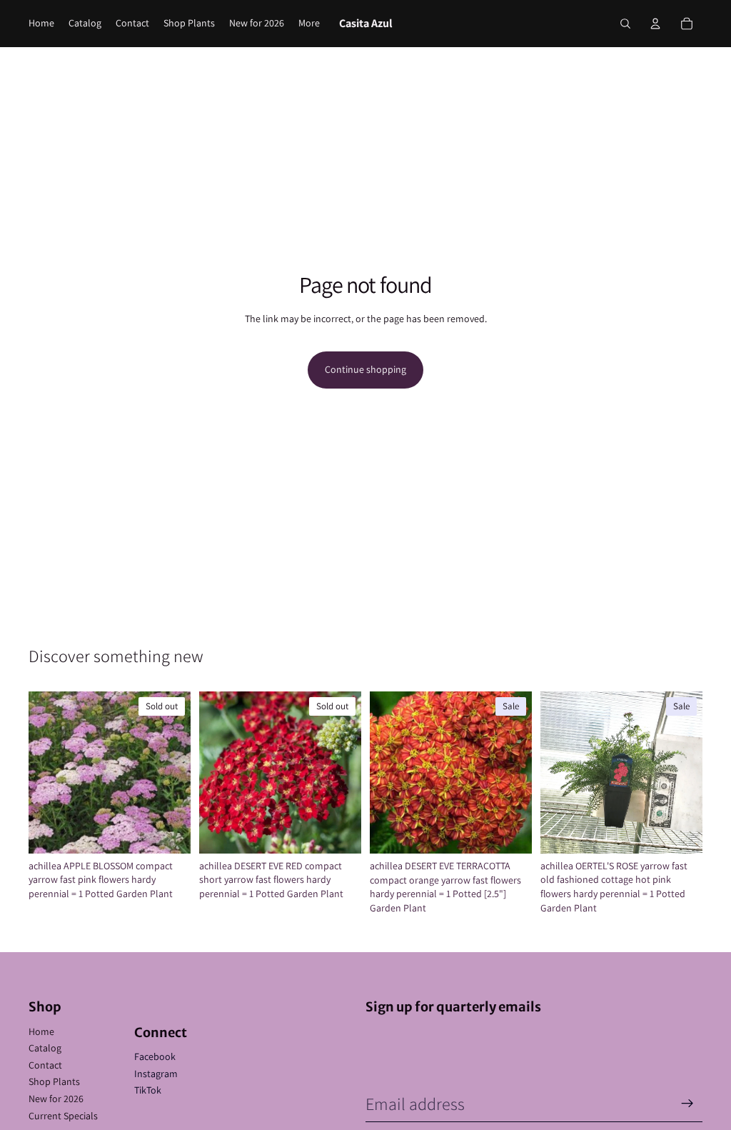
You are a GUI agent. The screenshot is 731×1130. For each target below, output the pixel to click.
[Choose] (680, 831)
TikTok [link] (147, 1090)
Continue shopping (365, 369)
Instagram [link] (156, 1073)
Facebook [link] (155, 1056)
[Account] (655, 23)
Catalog (45, 1047)
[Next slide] (175, 772)
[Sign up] (687, 1104)
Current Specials (63, 1115)
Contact (45, 1065)
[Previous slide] (44, 772)
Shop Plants (54, 1081)
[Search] (625, 23)
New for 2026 (56, 1098)
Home (41, 1031)
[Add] (510, 831)
